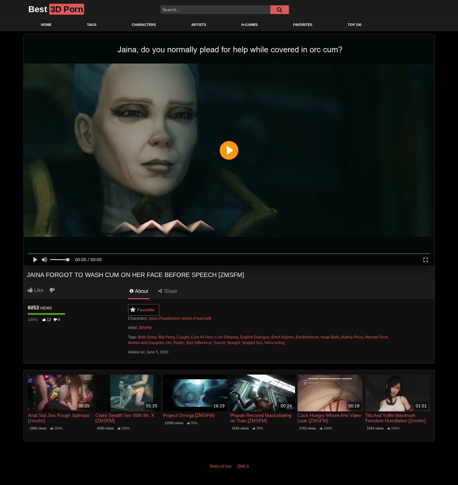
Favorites (302, 25)
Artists (198, 25)
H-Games (249, 25)
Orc (169, 343)
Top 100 (354, 25)
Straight (233, 343)
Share (170, 291)
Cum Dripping (226, 337)
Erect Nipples (282, 337)
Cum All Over (202, 337)
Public (179, 343)
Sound (219, 343)
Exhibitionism (307, 337)
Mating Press (352, 337)
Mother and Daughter (146, 343)
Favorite (146, 309)
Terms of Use (220, 466)
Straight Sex (252, 343)
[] (279, 9)
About (141, 291)
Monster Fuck (376, 337)
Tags (91, 25)
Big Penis (167, 337)
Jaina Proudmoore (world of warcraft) (180, 318)
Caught (183, 337)
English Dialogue (255, 337)
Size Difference (199, 343)
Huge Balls (330, 337)
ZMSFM (144, 328)
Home (46, 25)
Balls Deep (147, 337)
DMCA (243, 466)
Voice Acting (274, 343)
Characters (144, 25)
